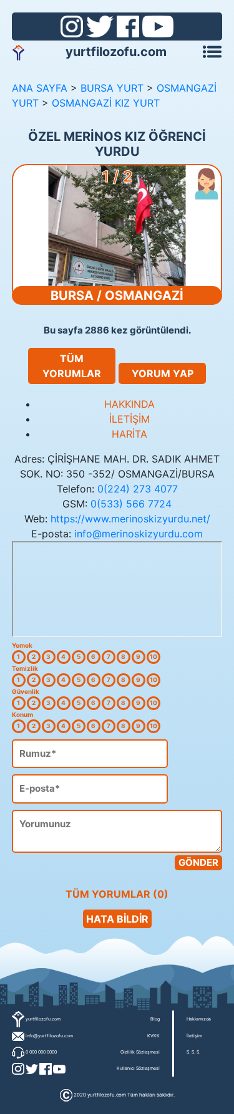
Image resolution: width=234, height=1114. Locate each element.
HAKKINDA (129, 404)
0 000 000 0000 (41, 1052)
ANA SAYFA (39, 88)
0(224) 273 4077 (137, 489)
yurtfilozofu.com (116, 51)
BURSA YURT (112, 88)
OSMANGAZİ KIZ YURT (106, 103)
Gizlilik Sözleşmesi (140, 1052)
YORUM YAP (162, 373)
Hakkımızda (199, 1019)
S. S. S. (193, 1052)
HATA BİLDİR (117, 919)
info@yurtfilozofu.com (49, 1036)
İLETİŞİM (129, 419)
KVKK (153, 1036)
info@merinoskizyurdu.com (138, 533)
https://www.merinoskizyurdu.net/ (130, 518)
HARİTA (129, 434)
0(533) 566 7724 (131, 503)
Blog (155, 1019)
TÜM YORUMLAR (71, 366)
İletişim (194, 1036)
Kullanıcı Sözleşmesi (138, 1068)
